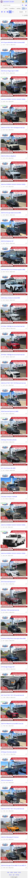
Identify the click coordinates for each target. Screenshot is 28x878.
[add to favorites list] (2, 45)
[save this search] (26, 5)
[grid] (7, 12)
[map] (12, 12)
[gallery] (10, 12)
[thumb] (4, 12)
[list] (2, 12)
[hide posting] (26, 45)
